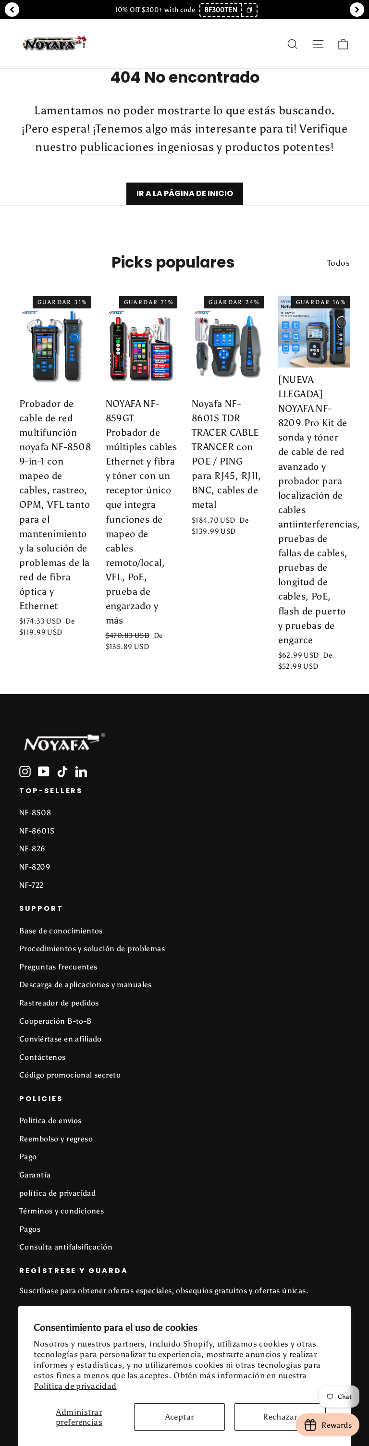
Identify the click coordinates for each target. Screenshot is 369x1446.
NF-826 (32, 848)
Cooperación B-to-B (55, 1021)
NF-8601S (36, 830)
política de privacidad (57, 1193)
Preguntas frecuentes (58, 966)
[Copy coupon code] (249, 10)
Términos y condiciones (61, 1210)
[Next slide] (357, 9)
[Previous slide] (12, 9)
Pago (28, 1156)
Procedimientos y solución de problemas (92, 948)
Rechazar (280, 1416)
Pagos (29, 1229)
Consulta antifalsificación (65, 1246)
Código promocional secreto (70, 1074)
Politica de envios (50, 1120)
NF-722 (31, 885)
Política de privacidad (75, 1386)
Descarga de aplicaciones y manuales (85, 984)
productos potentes (278, 147)
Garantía (34, 1174)
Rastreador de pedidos (59, 1002)
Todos (338, 263)
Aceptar (179, 1416)
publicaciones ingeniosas (147, 147)
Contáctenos (42, 1057)
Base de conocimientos (61, 930)
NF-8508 (35, 812)
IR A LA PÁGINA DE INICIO (184, 193)
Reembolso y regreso (56, 1138)
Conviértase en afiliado (60, 1038)
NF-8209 (34, 866)
